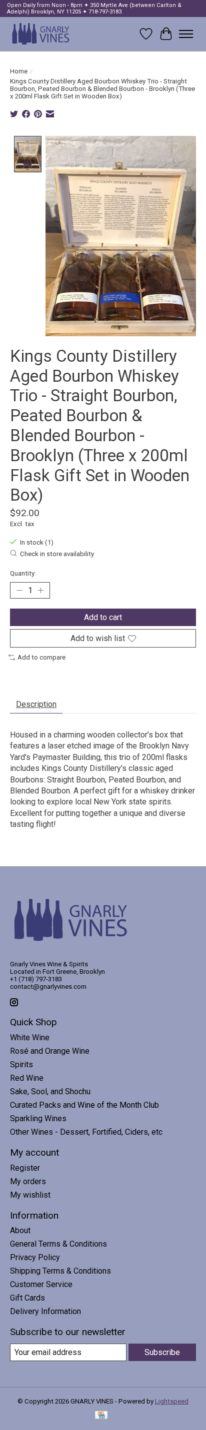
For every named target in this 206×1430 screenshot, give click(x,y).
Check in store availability (57, 554)
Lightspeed (171, 1401)
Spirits (21, 1064)
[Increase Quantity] (40, 590)
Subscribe (162, 1352)
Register (25, 1168)
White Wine (30, 1037)
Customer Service (41, 1284)
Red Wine (27, 1078)
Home (19, 71)
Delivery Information (45, 1311)
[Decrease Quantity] (19, 590)
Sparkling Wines (38, 1118)
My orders (28, 1181)
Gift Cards (27, 1298)
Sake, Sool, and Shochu (50, 1091)
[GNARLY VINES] (41, 34)
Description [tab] (36, 704)
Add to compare (42, 657)
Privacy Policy (35, 1257)
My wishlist (30, 1195)
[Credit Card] (101, 1416)
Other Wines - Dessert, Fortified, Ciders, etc (86, 1132)
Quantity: (23, 573)
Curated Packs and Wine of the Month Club (84, 1105)
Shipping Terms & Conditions (60, 1271)
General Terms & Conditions (58, 1244)
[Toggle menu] (186, 34)
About (20, 1230)
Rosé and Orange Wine (50, 1051)
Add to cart (103, 617)
